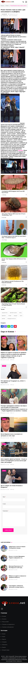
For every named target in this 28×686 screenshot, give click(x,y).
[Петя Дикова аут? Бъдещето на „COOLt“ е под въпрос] (14, 371)
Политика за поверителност (8, 624)
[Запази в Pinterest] (15, 326)
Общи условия (5, 621)
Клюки (7, 5)
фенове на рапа (13, 312)
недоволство (4, 312)
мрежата (4, 315)
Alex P (20, 312)
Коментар (5, 511)
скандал (15, 315)
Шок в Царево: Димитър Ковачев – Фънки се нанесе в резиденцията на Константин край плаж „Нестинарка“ (14, 460)
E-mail (4, 504)
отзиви (9, 315)
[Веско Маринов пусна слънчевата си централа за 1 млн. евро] (14, 424)
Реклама (4, 616)
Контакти (4, 619)
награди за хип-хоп (11, 318)
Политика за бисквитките (8, 627)
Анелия (3, 318)
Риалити (4, 647)
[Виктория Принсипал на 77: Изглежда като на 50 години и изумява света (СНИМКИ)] (4, 568)
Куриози (4, 639)
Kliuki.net (4, 14)
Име (4, 497)
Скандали (4, 641)
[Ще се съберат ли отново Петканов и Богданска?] (14, 476)
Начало (2, 5)
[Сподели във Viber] (5, 326)
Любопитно (4, 644)
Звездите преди (5, 650)
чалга (21, 315)
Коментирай (8, 530)
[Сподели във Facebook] (2, 326)
